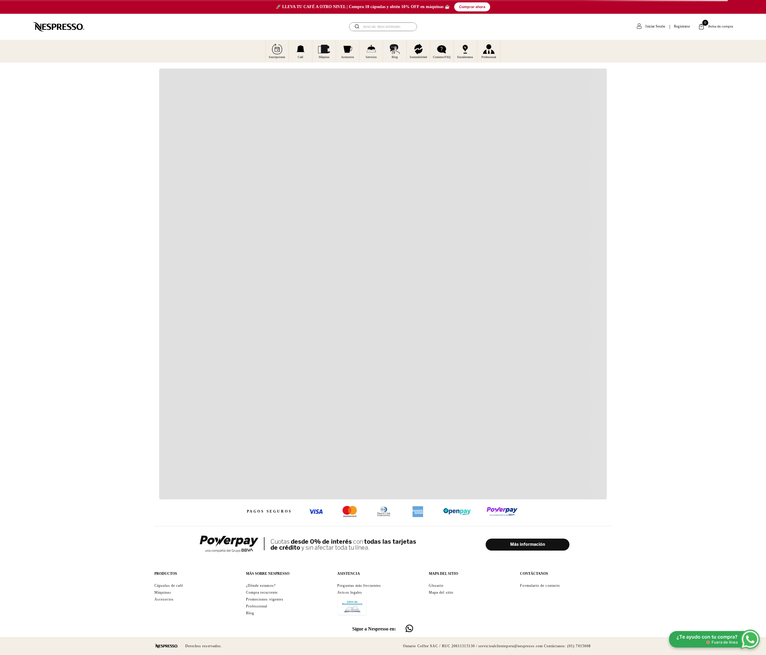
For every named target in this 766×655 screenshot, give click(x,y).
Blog (395, 57)
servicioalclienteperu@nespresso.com (510, 646)
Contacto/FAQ (441, 57)
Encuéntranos (465, 57)
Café (300, 57)
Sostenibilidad (418, 57)
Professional (488, 57)
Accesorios (347, 57)
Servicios (371, 57)
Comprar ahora (472, 6)
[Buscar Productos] (408, 27)
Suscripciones (277, 57)
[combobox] (383, 26)
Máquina (324, 57)
